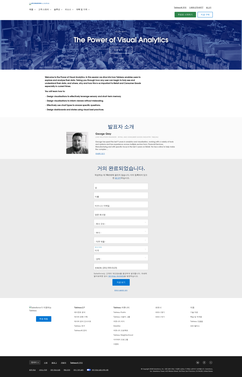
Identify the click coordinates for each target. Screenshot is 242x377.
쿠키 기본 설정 (78, 370)
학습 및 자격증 (196, 317)
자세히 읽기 (100, 153)
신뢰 (46, 363)
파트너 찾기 (160, 312)
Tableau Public (119, 312)
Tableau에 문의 (180, 7)
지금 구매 (205, 14)
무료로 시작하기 (185, 14)
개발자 (63, 363)
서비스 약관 (43, 370)
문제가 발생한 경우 (121, 290)
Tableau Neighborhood (123, 335)
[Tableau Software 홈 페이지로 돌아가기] (40, 3)
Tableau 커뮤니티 (121, 307)
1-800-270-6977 (196, 7)
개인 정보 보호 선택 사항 (100, 370)
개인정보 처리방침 (116, 276)
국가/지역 (98, 247)
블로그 (54, 363)
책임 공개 (67, 370)
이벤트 (116, 344)
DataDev (116, 326)
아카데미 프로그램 (120, 339)
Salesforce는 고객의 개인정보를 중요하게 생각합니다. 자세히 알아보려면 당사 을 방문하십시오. (120, 274)
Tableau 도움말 (196, 321)
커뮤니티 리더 (119, 321)
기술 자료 (194, 312)
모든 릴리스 (195, 326)
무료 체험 (43, 319)
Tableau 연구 (79, 326)
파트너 (158, 307)
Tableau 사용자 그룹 (121, 317)
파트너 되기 (160, 317)
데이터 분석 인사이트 (82, 321)
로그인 (208, 7)
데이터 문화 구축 (81, 317)
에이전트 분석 (79, 312)
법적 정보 (32, 370)
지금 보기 (118, 50)
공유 (122, 58)
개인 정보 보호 (55, 370)
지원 (192, 307)
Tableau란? (79, 307)
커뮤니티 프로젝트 (120, 330)
